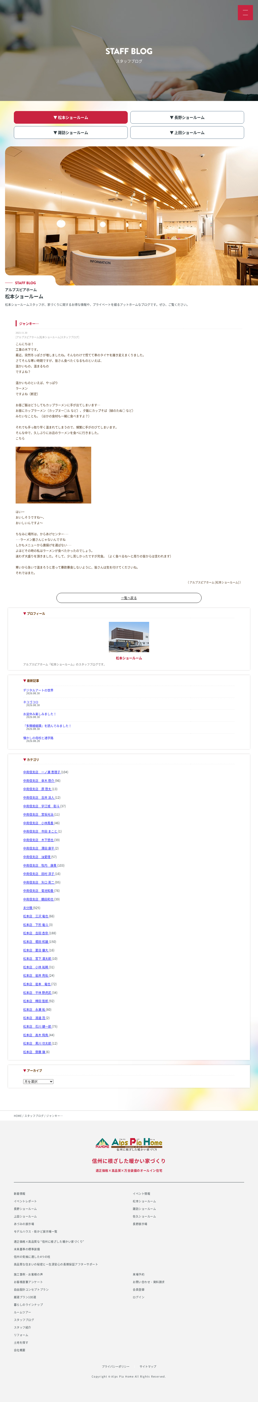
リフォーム (21, 1335)
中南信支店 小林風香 (38, 823)
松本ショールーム (144, 1201)
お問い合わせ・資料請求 (149, 1282)
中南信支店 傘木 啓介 (39, 780)
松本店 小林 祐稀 (36, 967)
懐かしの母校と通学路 (38, 738)
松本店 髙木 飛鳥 (36, 1035)
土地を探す (21, 1342)
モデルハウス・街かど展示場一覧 (35, 1231)
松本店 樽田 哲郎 (36, 1001)
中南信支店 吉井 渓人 (39, 797)
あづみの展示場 (24, 1224)
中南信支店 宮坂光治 (38, 814)
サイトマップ (148, 1366)
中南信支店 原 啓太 (37, 789)
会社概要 (19, 1350)
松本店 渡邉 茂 (34, 1018)
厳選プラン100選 (25, 1297)
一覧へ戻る (129, 598)
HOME (18, 1116)
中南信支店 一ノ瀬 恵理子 (42, 772)
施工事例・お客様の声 (28, 1274)
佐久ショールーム (144, 1216)
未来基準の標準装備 (27, 1249)
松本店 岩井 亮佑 (36, 975)
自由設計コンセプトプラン (31, 1289)
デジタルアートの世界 (38, 690)
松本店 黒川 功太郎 (37, 1043)
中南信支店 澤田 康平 (39, 848)
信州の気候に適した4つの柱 (32, 1257)
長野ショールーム (25, 1209)
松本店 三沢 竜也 (36, 916)
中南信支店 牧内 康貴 (40, 865)
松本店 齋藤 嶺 (34, 1052)
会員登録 (138, 1289)
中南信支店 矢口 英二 (39, 882)
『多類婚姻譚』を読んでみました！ (47, 726)
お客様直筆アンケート (28, 1282)
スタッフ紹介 (22, 1327)
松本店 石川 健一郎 (37, 1026)
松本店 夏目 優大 (36, 950)
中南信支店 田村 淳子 (39, 873)
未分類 (28, 908)
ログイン (138, 1297)
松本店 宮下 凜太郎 (37, 958)
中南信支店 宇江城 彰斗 (41, 806)
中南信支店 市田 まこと (40, 831)
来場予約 (138, 1274)
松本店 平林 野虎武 (37, 992)
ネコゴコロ (30, 702)
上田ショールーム (25, 1216)
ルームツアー (22, 1312)
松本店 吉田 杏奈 (36, 933)
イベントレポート (25, 1201)
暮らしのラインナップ (28, 1305)
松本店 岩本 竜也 (37, 984)
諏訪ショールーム (144, 1209)
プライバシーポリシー (116, 1366)
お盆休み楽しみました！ (39, 714)
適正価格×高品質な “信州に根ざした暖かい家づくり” (49, 1241)
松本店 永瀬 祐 (34, 1009)
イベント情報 (141, 1194)
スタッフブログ (34, 1116)
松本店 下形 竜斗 (36, 924)
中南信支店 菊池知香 (38, 890)
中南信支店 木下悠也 (38, 840)
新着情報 (19, 1194)
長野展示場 (140, 1224)
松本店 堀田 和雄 (36, 941)
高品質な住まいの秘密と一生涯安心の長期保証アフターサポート (56, 1264)
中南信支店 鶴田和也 (38, 899)
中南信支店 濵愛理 (37, 857)
